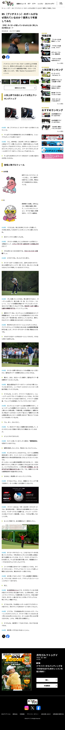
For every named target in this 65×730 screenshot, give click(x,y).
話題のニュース (21, 4)
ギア (29, 4)
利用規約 (22, 714)
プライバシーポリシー (33, 714)
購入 (46, 680)
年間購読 (47, 686)
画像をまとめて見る (20, 88)
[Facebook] (8, 57)
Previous (1, 81)
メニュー (60, 3)
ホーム (4, 8)
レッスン (40, 4)
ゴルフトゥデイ (49, 4)
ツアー (34, 4)
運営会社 (15, 714)
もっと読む (60, 63)
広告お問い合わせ (46, 714)
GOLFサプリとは (5, 714)
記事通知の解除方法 (58, 714)
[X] (4, 57)
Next (39, 81)
